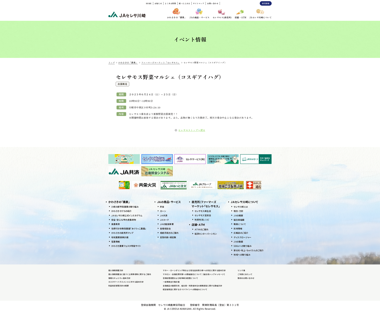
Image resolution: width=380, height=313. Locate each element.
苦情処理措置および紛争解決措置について (180, 278)
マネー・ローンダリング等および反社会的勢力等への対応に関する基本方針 (194, 270)
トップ (111, 62)
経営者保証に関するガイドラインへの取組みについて (185, 289)
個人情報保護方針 (115, 270)
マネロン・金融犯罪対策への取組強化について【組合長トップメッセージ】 (194, 274)
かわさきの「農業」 (128, 62)
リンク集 (241, 270)
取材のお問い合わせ (246, 278)
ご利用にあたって (245, 274)
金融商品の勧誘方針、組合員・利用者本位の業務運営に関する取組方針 (192, 285)
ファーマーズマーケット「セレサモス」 (160, 62)
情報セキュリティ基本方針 (119, 278)
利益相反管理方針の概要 (118, 285)
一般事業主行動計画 (171, 281)
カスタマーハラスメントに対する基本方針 (126, 281)
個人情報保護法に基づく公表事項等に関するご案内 (129, 274)
